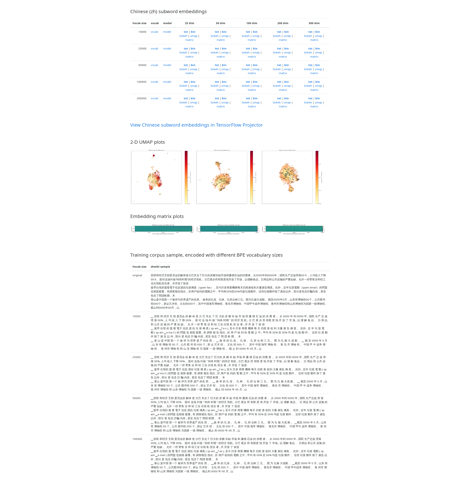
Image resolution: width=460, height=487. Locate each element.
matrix (189, 40)
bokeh (183, 36)
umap (193, 36)
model (167, 31)
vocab (154, 31)
